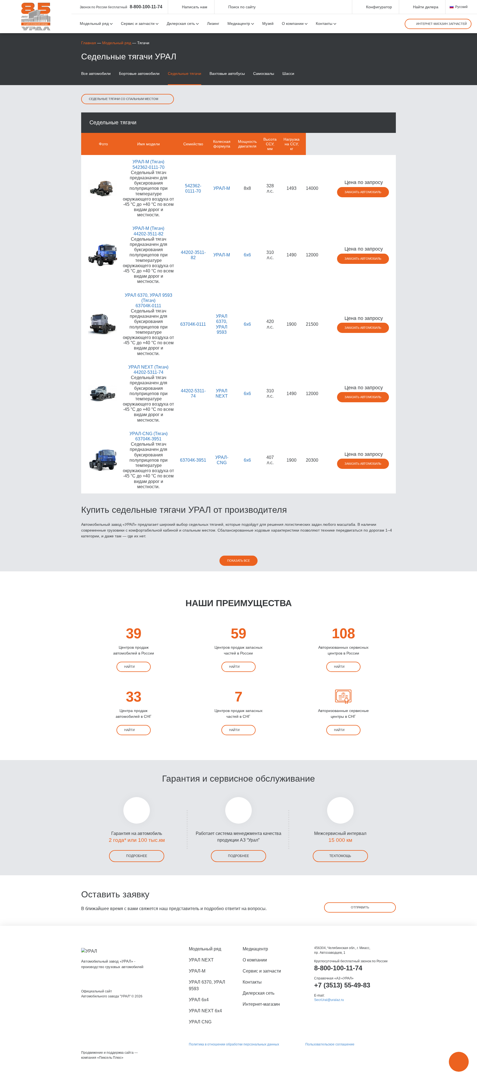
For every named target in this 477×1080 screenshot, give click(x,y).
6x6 (247, 255)
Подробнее (136, 856)
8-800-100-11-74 (146, 6)
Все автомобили (96, 73)
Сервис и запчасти (262, 971)
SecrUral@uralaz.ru (329, 1000)
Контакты (252, 982)
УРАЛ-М (221, 188)
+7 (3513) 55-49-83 (342, 985)
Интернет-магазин (261, 1004)
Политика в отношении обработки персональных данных (234, 1044)
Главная (88, 43)
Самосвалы (263, 73)
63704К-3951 (193, 460)
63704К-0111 (193, 324)
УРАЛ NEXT (201, 960)
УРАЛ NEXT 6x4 (205, 1010)
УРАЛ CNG (200, 1021)
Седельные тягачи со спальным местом (123, 99)
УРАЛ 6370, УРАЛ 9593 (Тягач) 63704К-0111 (148, 300)
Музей (268, 23)
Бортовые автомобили (139, 73)
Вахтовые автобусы (227, 73)
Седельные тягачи (184, 73)
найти (129, 666)
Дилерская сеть (258, 993)
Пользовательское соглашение (329, 1044)
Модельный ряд (116, 43)
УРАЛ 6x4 (199, 999)
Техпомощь (340, 856)
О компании (255, 960)
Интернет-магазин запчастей (441, 23)
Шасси (288, 73)
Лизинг (213, 23)
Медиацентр (255, 949)
